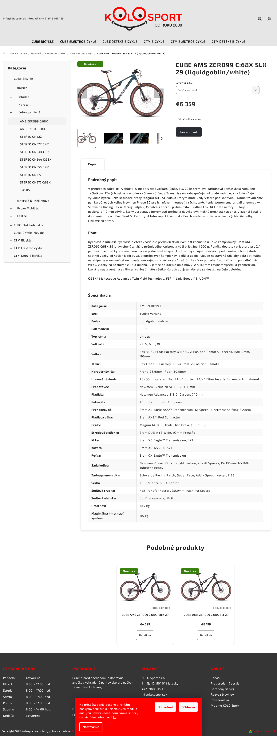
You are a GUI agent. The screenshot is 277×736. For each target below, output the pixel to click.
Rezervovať (188, 132)
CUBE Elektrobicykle (29, 225)
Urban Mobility (28, 208)
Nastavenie (91, 727)
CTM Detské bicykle (28, 255)
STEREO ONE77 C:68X (35, 182)
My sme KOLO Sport (225, 705)
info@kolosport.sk (14, 18)
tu (114, 717)
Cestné (22, 216)
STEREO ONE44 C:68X (35, 159)
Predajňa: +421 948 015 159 (46, 18)
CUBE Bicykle (23, 78)
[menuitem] (43, 41)
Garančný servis (222, 689)
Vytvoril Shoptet (264, 731)
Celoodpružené (29, 112)
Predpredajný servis (225, 683)
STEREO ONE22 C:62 (34, 144)
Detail (143, 635)
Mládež (23, 97)
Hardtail (24, 104)
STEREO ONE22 (31, 136)
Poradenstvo (220, 700)
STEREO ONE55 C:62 (34, 167)
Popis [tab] (92, 164)
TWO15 (25, 190)
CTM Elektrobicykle (28, 248)
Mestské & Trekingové (33, 200)
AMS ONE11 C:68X (32, 129)
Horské (22, 87)
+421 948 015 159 (154, 689)
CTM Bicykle (23, 240)
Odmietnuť (165, 707)
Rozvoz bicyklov (222, 694)
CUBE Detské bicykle (29, 232)
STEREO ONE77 (31, 174)
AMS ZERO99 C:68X (34, 121)
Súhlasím (188, 707)
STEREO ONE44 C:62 (34, 152)
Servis (215, 678)
